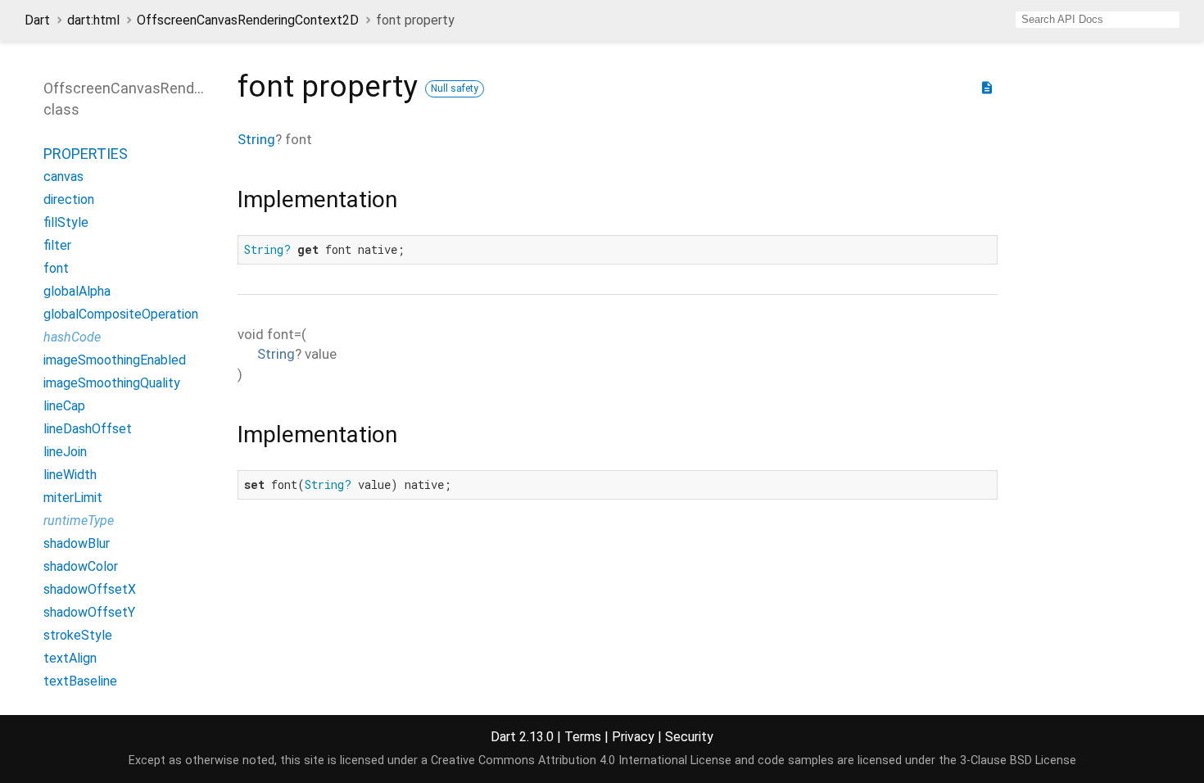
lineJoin (65, 451)
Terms (582, 737)
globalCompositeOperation (120, 314)
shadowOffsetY (89, 612)
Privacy (633, 737)
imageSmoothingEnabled (114, 360)
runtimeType (78, 520)
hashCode (72, 337)
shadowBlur (76, 543)
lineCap (64, 406)
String (256, 139)
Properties (85, 153)
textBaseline (80, 681)
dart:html (93, 20)
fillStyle (65, 222)
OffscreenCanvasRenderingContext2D (248, 20)
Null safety (454, 88)
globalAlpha (77, 291)
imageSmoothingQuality (111, 383)
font (56, 268)
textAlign (70, 658)
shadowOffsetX (89, 589)
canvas (63, 176)
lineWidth (70, 474)
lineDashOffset (87, 429)
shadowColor (80, 566)
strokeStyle (77, 635)
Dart (37, 20)
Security (689, 737)
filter (57, 245)
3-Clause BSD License (1018, 760)
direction (68, 199)
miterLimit (72, 497)
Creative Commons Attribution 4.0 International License (581, 760)
